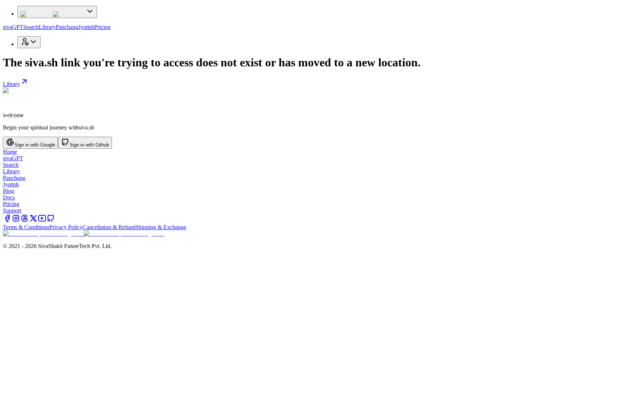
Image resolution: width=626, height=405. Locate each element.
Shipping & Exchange (160, 227)
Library (47, 27)
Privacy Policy (66, 227)
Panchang (67, 27)
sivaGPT (13, 27)
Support (12, 210)
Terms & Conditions (26, 227)
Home (10, 152)
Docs (9, 197)
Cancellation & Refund (109, 227)
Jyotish (86, 27)
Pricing (102, 27)
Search (31, 27)
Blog (8, 191)
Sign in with (34, 145)
